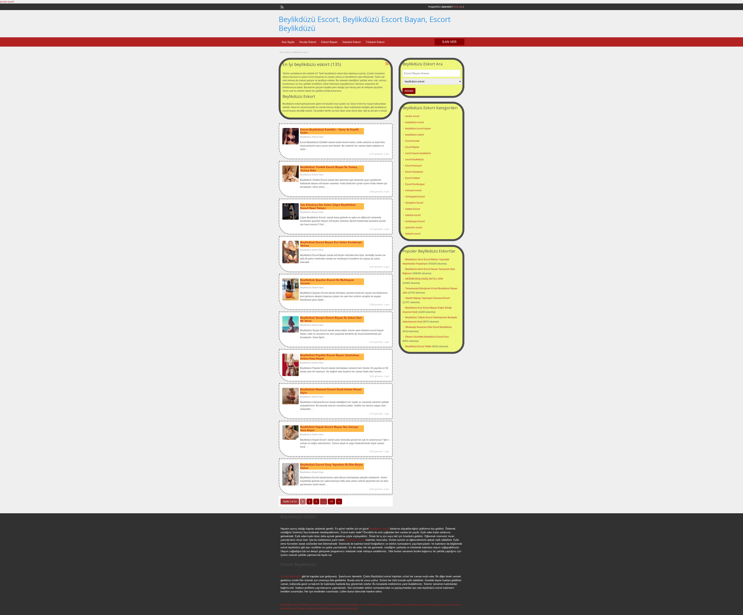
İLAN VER (449, 42)
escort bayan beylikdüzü (418, 153)
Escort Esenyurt (413, 165)
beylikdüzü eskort (414, 134)
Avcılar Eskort (307, 42)
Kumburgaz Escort (415, 221)
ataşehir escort (313, 608)
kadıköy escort (331, 608)
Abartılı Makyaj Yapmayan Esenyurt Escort (427, 298)
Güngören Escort (414, 202)
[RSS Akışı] (281, 6)
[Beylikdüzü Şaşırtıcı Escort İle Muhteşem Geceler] (290, 299)
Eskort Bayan (329, 42)
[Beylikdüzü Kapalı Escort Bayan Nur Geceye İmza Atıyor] (290, 439)
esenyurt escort (413, 190)
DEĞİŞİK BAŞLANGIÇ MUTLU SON (424, 278)
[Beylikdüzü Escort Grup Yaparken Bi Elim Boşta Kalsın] (290, 484)
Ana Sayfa (288, 42)
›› (339, 501)
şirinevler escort (413, 227)
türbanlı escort (412, 233)
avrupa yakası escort (354, 604)
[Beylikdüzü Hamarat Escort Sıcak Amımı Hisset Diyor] (290, 403)
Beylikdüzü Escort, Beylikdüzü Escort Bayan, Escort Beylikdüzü (365, 23)
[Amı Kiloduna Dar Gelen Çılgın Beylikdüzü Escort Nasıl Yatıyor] (290, 219)
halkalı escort (308, 604)
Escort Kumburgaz (415, 184)
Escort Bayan (412, 147)
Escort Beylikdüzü (291, 576)
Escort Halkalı (412, 178)
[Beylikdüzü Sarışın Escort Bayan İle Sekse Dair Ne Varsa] (290, 331)
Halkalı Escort (412, 209)
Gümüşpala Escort (415, 196)
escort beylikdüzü (414, 159)
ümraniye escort (349, 608)
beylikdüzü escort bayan (418, 128)
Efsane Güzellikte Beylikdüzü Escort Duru (427, 336)
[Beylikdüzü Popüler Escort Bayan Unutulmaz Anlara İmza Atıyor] (290, 375)
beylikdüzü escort (414, 122)
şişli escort (323, 604)
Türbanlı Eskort (375, 42)
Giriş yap (458, 6)
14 (331, 501)
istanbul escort (413, 215)
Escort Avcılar (412, 141)
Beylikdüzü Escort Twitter (418, 346)
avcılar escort (7, 1)
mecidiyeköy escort (378, 604)
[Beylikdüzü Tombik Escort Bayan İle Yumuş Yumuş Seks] (290, 181)
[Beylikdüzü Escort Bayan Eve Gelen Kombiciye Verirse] (290, 262)
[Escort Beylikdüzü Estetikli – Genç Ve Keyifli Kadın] (290, 143)
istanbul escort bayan (293, 608)
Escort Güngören (414, 172)
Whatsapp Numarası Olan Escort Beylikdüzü (428, 327)
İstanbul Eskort (351, 42)
